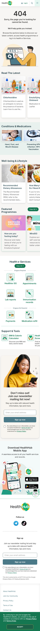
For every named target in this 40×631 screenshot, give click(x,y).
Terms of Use (25, 427)
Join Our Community (10, 596)
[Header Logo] (7, 3)
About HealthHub (9, 591)
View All (32, 209)
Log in (26, 3)
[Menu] (37, 3)
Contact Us (7, 610)
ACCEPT (20, 627)
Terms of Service (20, 579)
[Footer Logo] (20, 509)
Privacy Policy (21, 431)
